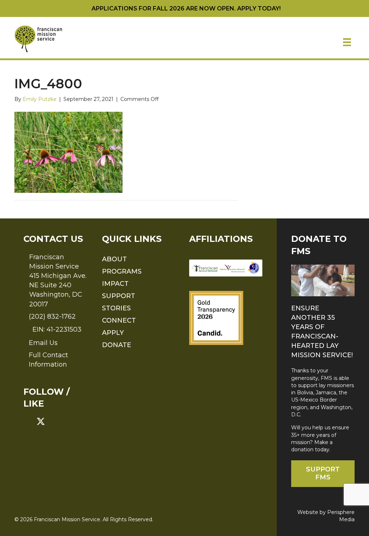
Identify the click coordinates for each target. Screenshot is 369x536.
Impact (115, 284)
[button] (27, 421)
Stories (116, 308)
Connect (119, 320)
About (114, 259)
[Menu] (347, 42)
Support (118, 296)
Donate (116, 345)
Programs (122, 271)
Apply (113, 333)
